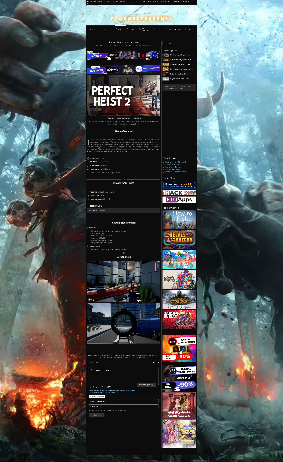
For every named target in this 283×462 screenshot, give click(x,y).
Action (108, 1)
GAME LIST (107, 29)
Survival (175, 1)
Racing (131, 1)
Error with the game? (172, 169)
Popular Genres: (95, 1)
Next (155, 362)
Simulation (146, 1)
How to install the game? (173, 167)
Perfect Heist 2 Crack (95, 355)
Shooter (138, 45)
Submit (96, 415)
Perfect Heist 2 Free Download (114, 355)
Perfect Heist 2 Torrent (115, 358)
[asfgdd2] (179, 406)
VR (88, 3)
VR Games (145, 29)
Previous (94, 362)
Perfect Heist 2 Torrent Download (135, 358)
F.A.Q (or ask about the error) (175, 162)
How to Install (174, 29)
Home (94, 29)
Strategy (165, 1)
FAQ (189, 29)
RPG (137, 1)
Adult (115, 1)
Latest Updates (177, 89)
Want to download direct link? (175, 172)
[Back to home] (141, 15)
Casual (131, 45)
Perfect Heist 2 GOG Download (137, 355)
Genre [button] (120, 29)
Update (132, 29)
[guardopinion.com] (179, 185)
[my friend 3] (179, 192)
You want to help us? (172, 164)
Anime (122, 1)
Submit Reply (144, 385)
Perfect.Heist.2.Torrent (97, 211)
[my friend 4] (179, 199)
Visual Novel (187, 1)
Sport (156, 1)
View (179, 219)
